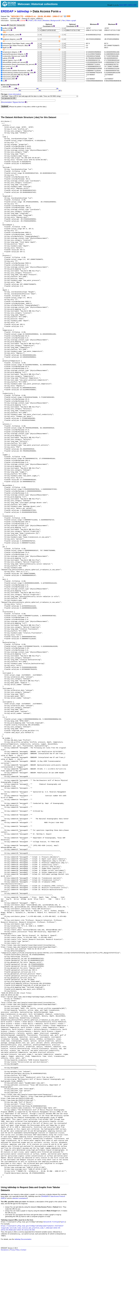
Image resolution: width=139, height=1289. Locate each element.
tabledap (23, 11)
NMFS (125, 5)
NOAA (121, 5)
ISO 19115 (37, 20)
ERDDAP (7, 11)
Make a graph (71, 20)
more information (15, 94)
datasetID (47, 1222)
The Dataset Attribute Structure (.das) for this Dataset (28, 117)
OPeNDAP (44, 1196)
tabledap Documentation (23, 1239)
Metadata (46, 20)
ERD (134, 5)
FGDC (31, 20)
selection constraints (19, 1198)
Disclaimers (5, 1250)
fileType (55, 1222)
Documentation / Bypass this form (13, 102)
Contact (23, 1250)
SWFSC (130, 5)
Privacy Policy (15, 1250)
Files (63, 20)
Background (55, 20)
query (63, 1222)
